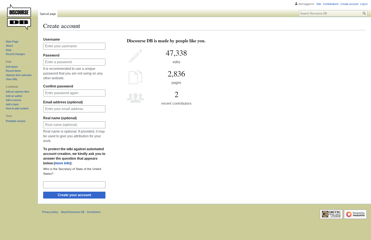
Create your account (74, 195)
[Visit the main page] (19, 17)
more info (62, 163)
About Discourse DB (72, 212)
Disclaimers (94, 212)
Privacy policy (50, 212)
